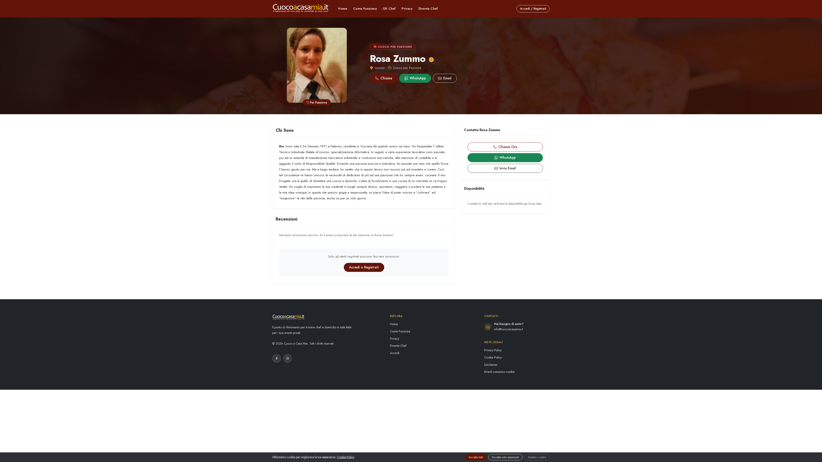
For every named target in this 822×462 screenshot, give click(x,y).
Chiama (386, 78)
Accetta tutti (476, 457)
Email (447, 78)
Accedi (394, 353)
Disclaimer (491, 365)
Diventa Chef (428, 8)
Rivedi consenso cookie (499, 372)
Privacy (407, 8)
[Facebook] (276, 358)
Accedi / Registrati (533, 8)
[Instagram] (287, 358)
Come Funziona (365, 8)
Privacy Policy (493, 350)
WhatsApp (418, 78)
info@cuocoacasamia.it (508, 329)
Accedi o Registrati (364, 267)
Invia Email (507, 168)
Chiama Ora (507, 146)
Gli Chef (389, 8)
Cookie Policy (493, 357)
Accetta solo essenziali (505, 457)
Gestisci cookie (537, 457)
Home (342, 8)
